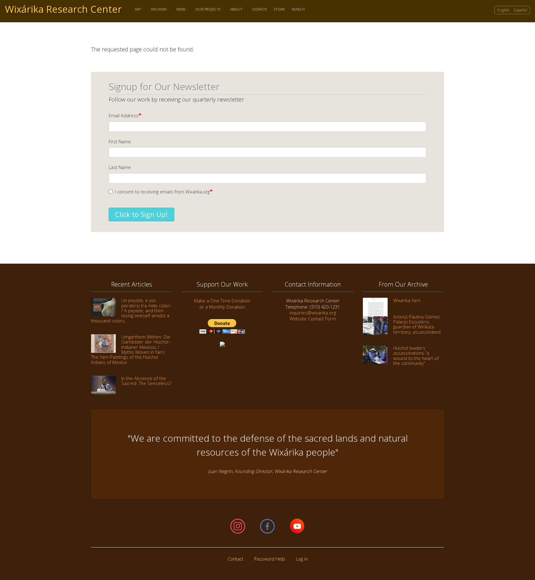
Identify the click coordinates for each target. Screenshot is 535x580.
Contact (235, 559)
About (235, 9)
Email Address (123, 116)
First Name (120, 142)
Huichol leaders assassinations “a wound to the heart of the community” (416, 355)
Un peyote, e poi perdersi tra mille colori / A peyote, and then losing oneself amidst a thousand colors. (130, 310)
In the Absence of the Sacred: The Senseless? (146, 380)
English (503, 10)
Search (298, 9)
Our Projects (206, 9)
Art (136, 9)
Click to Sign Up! (141, 214)
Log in (302, 559)
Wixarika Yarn (406, 300)
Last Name (120, 167)
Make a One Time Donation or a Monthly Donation (222, 303)
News (179, 9)
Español (520, 10)
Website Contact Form (312, 318)
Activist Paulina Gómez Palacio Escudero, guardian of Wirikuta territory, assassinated (417, 324)
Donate (259, 9)
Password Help (269, 559)
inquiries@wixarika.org (312, 312)
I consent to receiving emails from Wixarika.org (162, 192)
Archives (157, 9)
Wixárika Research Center (63, 9)
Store (279, 9)
